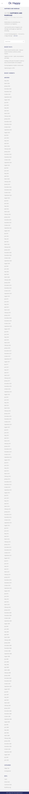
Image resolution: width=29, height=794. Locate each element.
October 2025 (7, 94)
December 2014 (7, 449)
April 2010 (6, 601)
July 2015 (6, 430)
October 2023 (7, 159)
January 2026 (7, 86)
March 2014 (7, 473)
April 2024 (6, 143)
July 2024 (6, 135)
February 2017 (7, 378)
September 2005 (8, 752)
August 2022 (7, 198)
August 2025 (7, 99)
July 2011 (6, 561)
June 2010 (6, 596)
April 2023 (6, 176)
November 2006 (7, 713)
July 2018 (6, 331)
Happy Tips (15, 17)
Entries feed (7, 782)
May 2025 (6, 108)
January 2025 (7, 119)
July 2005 (6, 757)
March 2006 (7, 735)
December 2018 (7, 318)
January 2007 (7, 708)
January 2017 (7, 380)
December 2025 (7, 88)
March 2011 (7, 571)
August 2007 (7, 689)
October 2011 (7, 552)
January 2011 (7, 577)
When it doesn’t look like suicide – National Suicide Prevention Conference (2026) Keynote (13, 51)
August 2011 (7, 558)
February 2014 (7, 476)
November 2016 (7, 386)
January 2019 (7, 315)
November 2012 (7, 517)
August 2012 (7, 525)
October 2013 (7, 487)
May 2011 (6, 566)
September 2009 (8, 621)
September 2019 (8, 293)
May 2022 (6, 206)
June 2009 (6, 629)
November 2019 (7, 288)
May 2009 (6, 631)
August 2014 (7, 460)
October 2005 (7, 749)
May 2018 (6, 337)
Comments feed (7, 784)
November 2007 (7, 681)
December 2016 (7, 383)
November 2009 (7, 615)
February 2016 (7, 410)
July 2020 (6, 266)
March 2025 (7, 113)
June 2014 (6, 465)
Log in (5, 779)
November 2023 (7, 157)
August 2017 (7, 361)
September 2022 (8, 195)
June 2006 (6, 727)
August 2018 (7, 329)
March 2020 (7, 277)
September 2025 (8, 97)
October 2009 (7, 618)
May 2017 (6, 370)
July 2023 (6, 168)
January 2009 (7, 642)
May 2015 (6, 435)
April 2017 (6, 372)
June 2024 (6, 138)
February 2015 (7, 443)
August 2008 (7, 656)
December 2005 (7, 743)
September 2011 (8, 555)
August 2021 (7, 230)
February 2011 (7, 574)
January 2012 (7, 544)
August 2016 (7, 394)
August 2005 (7, 754)
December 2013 (7, 481)
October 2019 (7, 290)
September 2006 (8, 719)
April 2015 (6, 438)
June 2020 (6, 269)
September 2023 (8, 162)
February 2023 (7, 181)
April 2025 (6, 110)
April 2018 (6, 340)
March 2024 (7, 146)
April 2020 (6, 274)
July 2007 (6, 691)
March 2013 (7, 506)
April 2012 (6, 536)
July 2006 (6, 724)
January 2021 (7, 249)
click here (16, 35)
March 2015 (7, 440)
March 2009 (7, 637)
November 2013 (7, 484)
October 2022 (7, 192)
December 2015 (7, 416)
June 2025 (6, 105)
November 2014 (7, 451)
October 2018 (7, 323)
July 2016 (6, 397)
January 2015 (7, 446)
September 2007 (8, 686)
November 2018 (7, 320)
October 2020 (7, 258)
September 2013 (8, 490)
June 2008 (6, 661)
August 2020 (7, 263)
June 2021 (6, 236)
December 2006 (7, 711)
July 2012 (6, 528)
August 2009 (7, 623)
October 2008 (7, 651)
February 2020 (7, 279)
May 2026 (6, 80)
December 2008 (7, 645)
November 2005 (7, 746)
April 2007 (6, 700)
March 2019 (7, 310)
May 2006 (6, 730)
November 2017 (7, 353)
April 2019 (6, 307)
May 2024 (6, 140)
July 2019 (6, 299)
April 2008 (6, 667)
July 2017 (6, 364)
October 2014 (7, 454)
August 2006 (7, 722)
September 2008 (8, 653)
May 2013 (6, 501)
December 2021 (7, 219)
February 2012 (7, 541)
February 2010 (7, 607)
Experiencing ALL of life (9, 68)
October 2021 (7, 225)
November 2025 (7, 91)
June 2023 (6, 170)
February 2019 (7, 312)
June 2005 (6, 760)
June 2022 (6, 203)
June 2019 (6, 301)
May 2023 (6, 173)
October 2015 (7, 421)
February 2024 (7, 149)
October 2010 (7, 585)
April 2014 (6, 470)
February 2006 (7, 738)
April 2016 (6, 405)
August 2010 (7, 591)
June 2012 (6, 531)
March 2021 (7, 244)
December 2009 (7, 612)
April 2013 (6, 503)
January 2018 (7, 348)
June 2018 (6, 334)
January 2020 (7, 282)
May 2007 (6, 697)
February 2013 (7, 509)
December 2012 (7, 514)
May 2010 (6, 599)
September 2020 (8, 260)
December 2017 (7, 350)
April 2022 (6, 209)
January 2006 (7, 741)
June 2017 (6, 367)
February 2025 (7, 116)
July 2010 (6, 593)
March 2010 (7, 604)
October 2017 (7, 356)
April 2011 (6, 569)
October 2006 (7, 716)
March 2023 (7, 179)
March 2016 (7, 408)
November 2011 (7, 550)
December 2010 (7, 580)
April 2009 (6, 634)
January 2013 (7, 511)
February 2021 (7, 247)
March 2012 (7, 539)
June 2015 (6, 432)
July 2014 (6, 462)
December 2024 (7, 121)
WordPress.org (7, 787)
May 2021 (6, 239)
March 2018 (7, 342)
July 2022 (6, 200)
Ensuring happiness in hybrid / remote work (13, 65)
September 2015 (8, 424)
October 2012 (7, 520)
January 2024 (7, 151)
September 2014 (8, 457)
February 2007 (7, 705)
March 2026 (7, 83)
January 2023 (7, 184)
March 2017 (7, 375)
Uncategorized (7, 771)
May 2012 (6, 533)
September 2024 (8, 129)
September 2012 (8, 522)
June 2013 (6, 498)
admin (21, 17)
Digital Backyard (19, 792)
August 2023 (7, 165)
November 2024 (7, 124)
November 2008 (7, 648)
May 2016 (6, 402)
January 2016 (7, 413)
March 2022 (7, 211)
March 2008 (7, 670)
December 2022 (7, 187)
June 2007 (6, 694)
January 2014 (7, 479)
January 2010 (7, 610)
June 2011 (6, 563)
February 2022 (7, 214)
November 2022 (7, 189)
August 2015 (7, 427)
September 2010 (8, 588)
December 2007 (7, 678)
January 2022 (7, 217)
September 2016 (8, 391)
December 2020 (7, 252)
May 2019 (6, 304)
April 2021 (6, 241)
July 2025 (6, 102)
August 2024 (7, 132)
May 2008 (6, 664)
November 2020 (7, 255)
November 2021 (7, 222)
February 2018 (7, 345)
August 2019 (7, 296)
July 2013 (6, 495)
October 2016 (7, 389)
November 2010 (7, 582)
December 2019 (7, 285)
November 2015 (7, 419)
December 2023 (7, 154)
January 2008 (7, 675)
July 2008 (6, 659)
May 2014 (6, 468)
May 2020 (6, 271)
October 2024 (7, 127)
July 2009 (6, 626)
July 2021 (6, 233)
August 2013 (7, 492)
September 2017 (8, 359)
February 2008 (7, 672)
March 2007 (7, 702)
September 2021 (8, 228)
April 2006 (6, 732)
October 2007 (7, 683)
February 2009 (7, 640)
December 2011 (7, 547)
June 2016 (6, 400)
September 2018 (8, 326)
